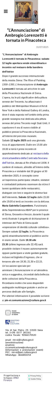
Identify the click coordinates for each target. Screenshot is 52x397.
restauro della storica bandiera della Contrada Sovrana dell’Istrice (25, 158)
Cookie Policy (35, 379)
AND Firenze (11, 379)
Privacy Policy (35, 376)
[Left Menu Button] (5, 11)
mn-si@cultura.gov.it (23, 340)
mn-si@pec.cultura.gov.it (24, 352)
